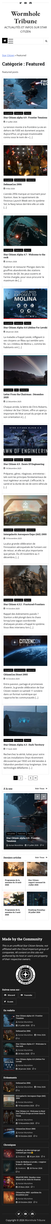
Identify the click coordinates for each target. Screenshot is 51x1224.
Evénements (20, 180)
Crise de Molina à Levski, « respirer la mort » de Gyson (31, 1163)
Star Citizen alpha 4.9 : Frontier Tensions (25, 117)
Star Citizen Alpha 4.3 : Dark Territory (24, 744)
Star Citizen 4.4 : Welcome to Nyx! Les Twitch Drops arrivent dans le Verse (30, 1113)
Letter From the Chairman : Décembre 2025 (23, 396)
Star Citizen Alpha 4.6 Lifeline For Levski (25, 327)
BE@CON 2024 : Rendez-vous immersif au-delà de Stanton (28, 1178)
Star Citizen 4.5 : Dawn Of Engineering (24, 464)
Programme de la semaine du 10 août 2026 (13, 882)
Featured (18, 113)
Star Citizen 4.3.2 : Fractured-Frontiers (24, 604)
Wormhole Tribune (25, 17)
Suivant (35, 778)
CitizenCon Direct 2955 (16, 674)
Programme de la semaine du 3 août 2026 (13, 912)
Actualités (8, 113)
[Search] (46, 41)
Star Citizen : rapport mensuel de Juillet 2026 (36, 882)
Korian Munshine (16, 845)
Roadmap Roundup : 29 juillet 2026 (37, 911)
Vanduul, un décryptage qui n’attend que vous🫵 (28, 1151)
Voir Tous (39, 788)
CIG (16, 390)
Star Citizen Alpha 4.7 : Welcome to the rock (24, 256)
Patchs (27, 113)
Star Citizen (8, 55)
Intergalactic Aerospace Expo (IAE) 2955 (25, 534)
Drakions (22, 1156)
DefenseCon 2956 (13, 184)
